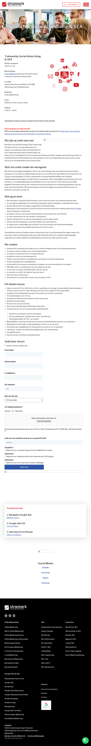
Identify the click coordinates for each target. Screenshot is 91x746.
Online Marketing (12, 74)
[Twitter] (14, 616)
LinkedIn (45, 567)
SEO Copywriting (47, 655)
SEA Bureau (9, 687)
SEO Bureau (45, 635)
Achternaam (11, 362)
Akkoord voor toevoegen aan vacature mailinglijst (25, 463)
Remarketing (10, 706)
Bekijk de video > (13, 518)
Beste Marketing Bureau (74, 655)
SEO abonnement (47, 667)
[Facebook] (6, 616)
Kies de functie (12, 396)
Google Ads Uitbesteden (14, 691)
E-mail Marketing (11, 655)
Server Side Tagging (73, 651)
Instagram (45, 573)
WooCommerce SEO (73, 631)
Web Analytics (71, 647)
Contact (44, 697)
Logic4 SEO (69, 643)
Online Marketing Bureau (14, 635)
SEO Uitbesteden (47, 639)
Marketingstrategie (12, 643)
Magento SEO (70, 639)
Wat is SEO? (45, 663)
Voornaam (10, 350)
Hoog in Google (47, 631)
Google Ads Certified (13, 710)
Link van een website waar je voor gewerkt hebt (25, 438)
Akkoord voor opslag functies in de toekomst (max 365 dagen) (30, 456)
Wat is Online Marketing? (14, 631)
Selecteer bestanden (43, 421)
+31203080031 (72, 4)
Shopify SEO (70, 635)
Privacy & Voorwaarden (49, 689)
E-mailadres (10, 373)
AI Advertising (10, 702)
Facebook (45, 583)
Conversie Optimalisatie (14, 651)
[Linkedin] (10, 616)
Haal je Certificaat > (14, 535)
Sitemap (44, 693)
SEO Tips (44, 659)
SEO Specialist (46, 643)
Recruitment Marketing (14, 659)
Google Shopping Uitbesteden (16, 694)
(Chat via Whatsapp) (36, 736)
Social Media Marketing (14, 718)
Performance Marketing (14, 647)
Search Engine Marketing (14, 714)
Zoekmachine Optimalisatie (51, 627)
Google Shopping (11, 698)
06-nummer (10, 385)
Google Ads (9, 683)
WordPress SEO (71, 627)
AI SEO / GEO (46, 647)
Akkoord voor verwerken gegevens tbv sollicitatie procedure (29, 450)
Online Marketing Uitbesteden (16, 639)
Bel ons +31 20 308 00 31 (15, 736)
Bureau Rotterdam (12, 663)
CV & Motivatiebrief (14, 407)
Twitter (45, 578)
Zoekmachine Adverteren (14, 679)
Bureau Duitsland (11, 667)
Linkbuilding (45, 651)
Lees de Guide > (13, 526)
